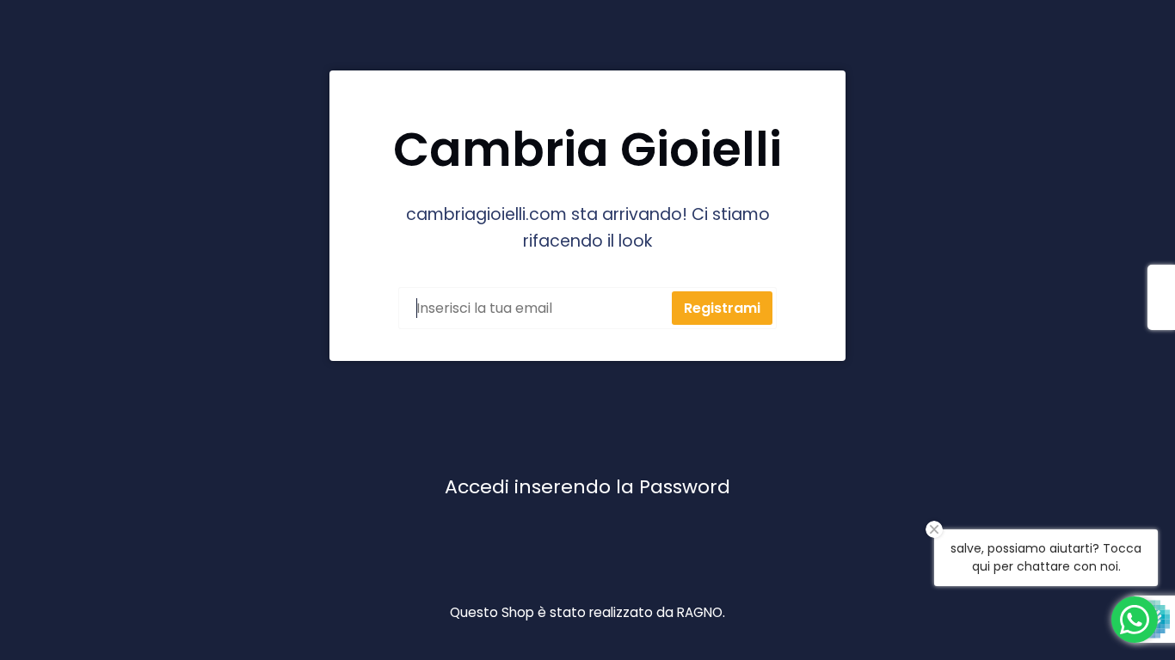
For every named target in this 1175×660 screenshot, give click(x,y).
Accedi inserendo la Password (587, 487)
